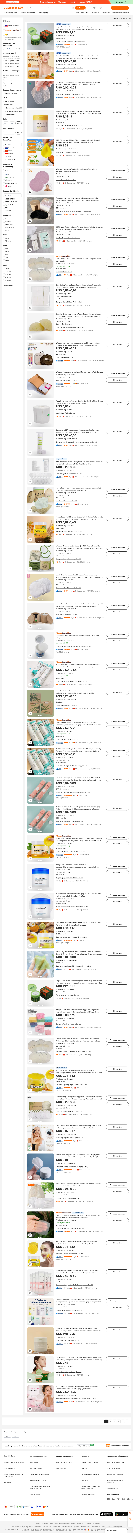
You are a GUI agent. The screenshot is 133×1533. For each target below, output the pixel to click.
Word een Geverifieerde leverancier (115, 1481)
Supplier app (63, 1514)
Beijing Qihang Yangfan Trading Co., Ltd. (68, 1372)
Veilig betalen (34, 1462)
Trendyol (88, 1523)
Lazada (66, 1523)
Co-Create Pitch (9, 1468)
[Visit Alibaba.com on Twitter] (118, 1499)
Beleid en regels (35, 1494)
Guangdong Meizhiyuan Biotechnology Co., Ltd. (71, 937)
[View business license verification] (85, 1530)
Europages (96, 1523)
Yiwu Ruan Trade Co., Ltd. (64, 272)
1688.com (45, 1523)
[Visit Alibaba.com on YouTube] (128, 1499)
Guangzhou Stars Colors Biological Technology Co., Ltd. (74, 646)
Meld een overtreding (88, 1494)
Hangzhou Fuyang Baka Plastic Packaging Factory (72, 1166)
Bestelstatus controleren (115, 1474)
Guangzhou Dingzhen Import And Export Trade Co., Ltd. (73, 211)
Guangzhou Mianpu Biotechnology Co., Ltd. (70, 1228)
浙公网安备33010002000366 (100, 1530)
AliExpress (37, 1523)
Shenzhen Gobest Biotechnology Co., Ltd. (69, 1253)
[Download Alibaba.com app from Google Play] (122, 1514)
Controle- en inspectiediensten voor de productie (40, 1487)
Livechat (84, 1468)
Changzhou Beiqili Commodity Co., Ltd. (68, 588)
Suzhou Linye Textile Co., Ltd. (65, 357)
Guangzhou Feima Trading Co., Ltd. (67, 152)
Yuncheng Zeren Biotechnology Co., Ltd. (69, 531)
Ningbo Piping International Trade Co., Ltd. (69, 878)
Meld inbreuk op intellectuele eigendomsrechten (90, 1487)
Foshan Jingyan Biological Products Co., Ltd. (70, 41)
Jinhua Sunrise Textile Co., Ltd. (66, 180)
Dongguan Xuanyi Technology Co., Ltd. (68, 559)
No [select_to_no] (15, 1436)
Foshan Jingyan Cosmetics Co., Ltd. (67, 995)
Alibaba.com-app (92, 1514)
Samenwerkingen (112, 1488)
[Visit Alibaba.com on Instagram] (123, 1499)
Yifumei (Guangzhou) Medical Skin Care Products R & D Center (76, 1398)
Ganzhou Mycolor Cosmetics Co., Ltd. (68, 238)
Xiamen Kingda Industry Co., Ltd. (66, 705)
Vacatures (7, 1482)
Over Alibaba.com (10, 1456)
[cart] (100, 8)
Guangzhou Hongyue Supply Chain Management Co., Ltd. (74, 1285)
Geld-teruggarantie (36, 1468)
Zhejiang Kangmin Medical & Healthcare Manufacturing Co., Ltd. (76, 442)
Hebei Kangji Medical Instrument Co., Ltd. (69, 474)
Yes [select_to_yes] (7, 1436)
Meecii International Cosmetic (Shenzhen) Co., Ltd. (72, 907)
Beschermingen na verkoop (39, 1480)
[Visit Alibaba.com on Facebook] (108, 1499)
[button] (72, 8)
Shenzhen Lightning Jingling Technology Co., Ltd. (72, 1084)
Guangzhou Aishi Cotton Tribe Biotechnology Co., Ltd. (73, 966)
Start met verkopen (113, 1468)
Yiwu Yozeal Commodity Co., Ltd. (66, 501)
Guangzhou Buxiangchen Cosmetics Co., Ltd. (70, 851)
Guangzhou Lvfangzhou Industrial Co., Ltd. (69, 94)
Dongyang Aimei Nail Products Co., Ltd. (68, 1024)
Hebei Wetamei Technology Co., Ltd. (67, 1198)
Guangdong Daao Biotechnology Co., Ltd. (69, 68)
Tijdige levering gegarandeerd (39, 1474)
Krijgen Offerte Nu (84, 1445)
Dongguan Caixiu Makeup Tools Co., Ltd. (69, 302)
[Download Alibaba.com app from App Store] (106, 1514)
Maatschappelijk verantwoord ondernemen (13, 1475)
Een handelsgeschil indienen (90, 1474)
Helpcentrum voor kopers (89, 1462)
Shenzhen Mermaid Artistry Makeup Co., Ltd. (70, 327)
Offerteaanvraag (61, 1468)
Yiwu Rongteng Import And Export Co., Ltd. (69, 1137)
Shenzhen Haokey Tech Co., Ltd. (66, 380)
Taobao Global (75, 1523)
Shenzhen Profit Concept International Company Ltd (73, 792)
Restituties (85, 1480)
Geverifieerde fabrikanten (64, 1462)
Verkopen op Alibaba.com (115, 1462)
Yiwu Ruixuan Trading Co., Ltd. (65, 413)
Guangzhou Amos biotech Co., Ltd (67, 739)
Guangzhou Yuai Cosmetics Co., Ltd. (67, 1340)
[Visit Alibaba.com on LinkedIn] (113, 1499)
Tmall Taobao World (56, 1523)
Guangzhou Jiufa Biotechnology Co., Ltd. (69, 125)
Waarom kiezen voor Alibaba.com (14, 1462)
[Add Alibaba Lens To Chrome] (37, 1514)
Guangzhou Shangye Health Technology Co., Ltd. (71, 681)
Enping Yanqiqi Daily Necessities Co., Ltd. (69, 1310)
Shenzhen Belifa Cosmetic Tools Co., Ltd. (69, 1111)
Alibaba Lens (8, 1514)
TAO (82, 1523)
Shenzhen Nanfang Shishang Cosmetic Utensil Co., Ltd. (74, 1051)
